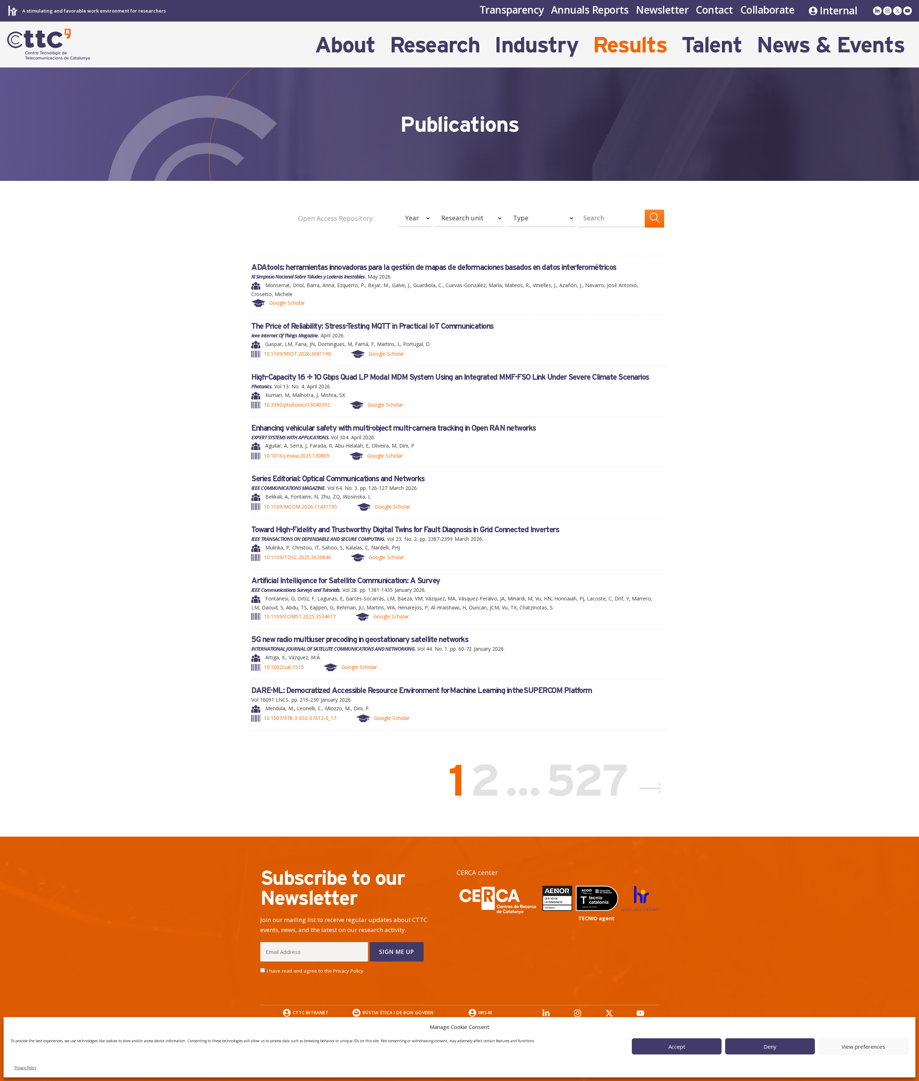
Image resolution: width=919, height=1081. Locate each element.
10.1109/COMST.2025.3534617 (300, 616)
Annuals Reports (590, 10)
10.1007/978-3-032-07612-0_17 (300, 718)
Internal (838, 10)
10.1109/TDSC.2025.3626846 (297, 557)
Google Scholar (287, 302)
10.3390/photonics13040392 (297, 404)
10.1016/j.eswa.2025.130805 (297, 455)
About (345, 44)
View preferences (863, 1046)
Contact (714, 10)
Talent (711, 44)
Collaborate (767, 10)
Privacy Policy (25, 1067)
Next (646, 779)
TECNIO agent (596, 918)
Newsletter (662, 10)
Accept (676, 1046)
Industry (536, 44)
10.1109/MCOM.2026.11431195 (300, 506)
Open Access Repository (335, 218)
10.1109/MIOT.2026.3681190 (297, 353)
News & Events (830, 44)
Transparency (512, 10)
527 (589, 779)
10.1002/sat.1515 (284, 667)
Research (434, 44)
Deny (770, 1046)
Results (630, 44)
